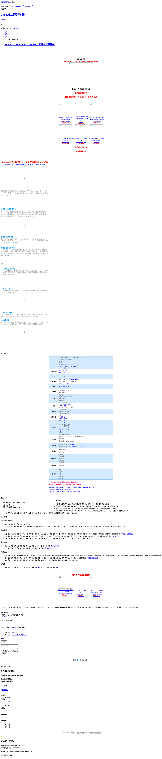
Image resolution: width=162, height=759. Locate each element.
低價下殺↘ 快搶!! (65, 142)
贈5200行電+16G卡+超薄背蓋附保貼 (65, 593)
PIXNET (67, 733)
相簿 (6, 32)
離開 (11, 755)
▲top (2, 638)
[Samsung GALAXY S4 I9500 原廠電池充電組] (65, 116)
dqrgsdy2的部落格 (13, 14)
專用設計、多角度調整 (81, 594)
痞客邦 (14, 627)
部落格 (6, 34)
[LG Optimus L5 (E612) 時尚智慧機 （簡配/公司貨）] (96, 589)
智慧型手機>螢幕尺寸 (19, 635)
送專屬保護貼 (96, 142)
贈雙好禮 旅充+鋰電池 (97, 121)
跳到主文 (4, 20)
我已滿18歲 (5, 755)
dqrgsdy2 (3, 617)
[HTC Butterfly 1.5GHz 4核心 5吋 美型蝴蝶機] (65, 588)
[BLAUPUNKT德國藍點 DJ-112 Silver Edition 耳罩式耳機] (81, 115)
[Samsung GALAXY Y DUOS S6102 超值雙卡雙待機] (24, 166)
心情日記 (16, 28)
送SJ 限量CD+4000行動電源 (96, 594)
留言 (17, 627)
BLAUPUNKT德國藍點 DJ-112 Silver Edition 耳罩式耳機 (81, 118)
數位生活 (15, 632)
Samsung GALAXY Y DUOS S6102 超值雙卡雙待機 (29, 44)
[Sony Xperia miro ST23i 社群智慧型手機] (65, 136)
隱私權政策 (91, 733)
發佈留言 (4, 653)
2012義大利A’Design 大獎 (81, 142)
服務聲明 (98, 733)
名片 (6, 36)
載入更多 (4, 641)
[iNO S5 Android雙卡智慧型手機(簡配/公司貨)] (96, 136)
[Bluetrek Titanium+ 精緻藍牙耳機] (81, 136)
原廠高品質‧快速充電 (65, 121)
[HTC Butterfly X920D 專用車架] (81, 589)
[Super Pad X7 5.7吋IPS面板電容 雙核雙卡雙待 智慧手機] (96, 115)
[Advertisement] (35, 52)
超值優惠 (81, 122)
